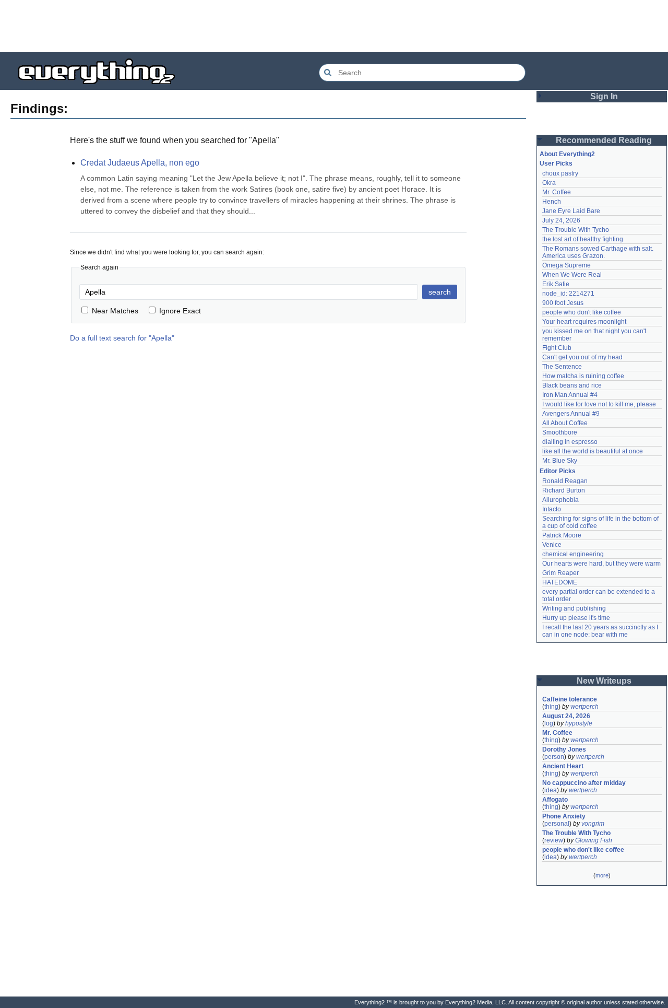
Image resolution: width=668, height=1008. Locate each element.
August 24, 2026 (566, 716)
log (548, 723)
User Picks (556, 163)
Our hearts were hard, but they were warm (601, 563)
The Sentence (562, 366)
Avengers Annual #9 (571, 413)
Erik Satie (555, 284)
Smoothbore (559, 432)
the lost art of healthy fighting (582, 239)
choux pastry (560, 173)
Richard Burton (563, 490)
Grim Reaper (560, 573)
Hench (551, 201)
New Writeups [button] (604, 680)
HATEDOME (559, 582)
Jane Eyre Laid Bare (571, 211)
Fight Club (556, 347)
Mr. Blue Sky (559, 460)
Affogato (555, 799)
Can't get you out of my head (582, 357)
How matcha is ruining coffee (583, 376)
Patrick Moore (561, 535)
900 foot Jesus (562, 303)
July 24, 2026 (561, 220)
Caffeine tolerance (569, 699)
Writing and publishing (574, 608)
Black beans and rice (572, 385)
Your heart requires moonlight (584, 321)
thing (551, 706)
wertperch (584, 706)
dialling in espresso (570, 442)
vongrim (592, 823)
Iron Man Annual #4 (570, 394)
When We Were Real (572, 274)
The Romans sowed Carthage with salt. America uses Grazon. (598, 252)
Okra (549, 182)
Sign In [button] (604, 96)
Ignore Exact (180, 311)
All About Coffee (565, 423)
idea (550, 790)
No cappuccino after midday (584, 783)
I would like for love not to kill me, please (599, 404)
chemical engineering (573, 554)
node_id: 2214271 (568, 293)
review (553, 840)
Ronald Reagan (565, 481)
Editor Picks (558, 471)
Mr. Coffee (556, 192)
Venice (552, 544)
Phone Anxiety (564, 816)
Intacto (551, 509)
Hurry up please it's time (576, 618)
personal (556, 823)
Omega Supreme (566, 265)
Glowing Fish (593, 840)
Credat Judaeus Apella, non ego (139, 162)
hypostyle (578, 723)
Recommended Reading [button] (604, 140)
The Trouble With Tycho (575, 229)
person (554, 756)
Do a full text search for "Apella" (122, 338)
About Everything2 (567, 154)
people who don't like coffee (581, 312)
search (439, 292)
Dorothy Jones (564, 749)
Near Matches (115, 311)
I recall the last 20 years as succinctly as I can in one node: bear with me (601, 631)
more (602, 875)
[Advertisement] (334, 26)
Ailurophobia (560, 499)
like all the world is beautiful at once (592, 451)
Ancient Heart (562, 766)
